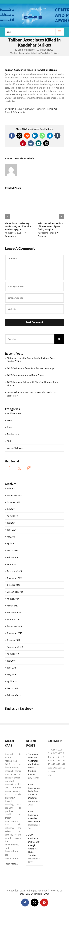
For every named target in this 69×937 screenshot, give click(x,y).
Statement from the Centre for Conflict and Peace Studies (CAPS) (34, 764)
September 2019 (15, 647)
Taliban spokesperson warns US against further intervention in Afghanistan (52, 226)
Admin (11, 109)
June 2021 (11, 530)
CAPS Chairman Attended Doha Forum (25, 375)
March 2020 (12, 605)
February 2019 (14, 695)
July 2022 (11, 509)
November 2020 (14, 578)
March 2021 (12, 550)
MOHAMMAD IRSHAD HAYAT (34, 894)
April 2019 (12, 681)
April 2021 (11, 543)
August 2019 (13, 654)
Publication (13, 434)
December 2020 (14, 571)
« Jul (50, 775)
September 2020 (15, 592)
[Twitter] (19, 468)
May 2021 (11, 536)
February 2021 (13, 557)
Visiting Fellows (14, 448)
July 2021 (11, 523)
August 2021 (13, 516)
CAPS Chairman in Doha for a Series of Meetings (30, 368)
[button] (7, 216)
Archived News (14, 413)
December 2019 (14, 626)
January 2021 (13, 564)
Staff (9, 441)
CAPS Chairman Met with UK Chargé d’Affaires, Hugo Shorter (34, 845)
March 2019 (12, 688)
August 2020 (13, 599)
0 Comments (19, 112)
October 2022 (13, 502)
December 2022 (14, 495)
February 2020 (14, 612)
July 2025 (11, 488)
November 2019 (14, 633)
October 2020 (13, 585)
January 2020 (13, 619)
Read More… (12, 863)
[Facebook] (9, 468)
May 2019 (11, 674)
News (9, 427)
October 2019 (13, 640)
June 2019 (11, 667)
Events (10, 420)
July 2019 (11, 661)
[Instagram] (29, 468)
